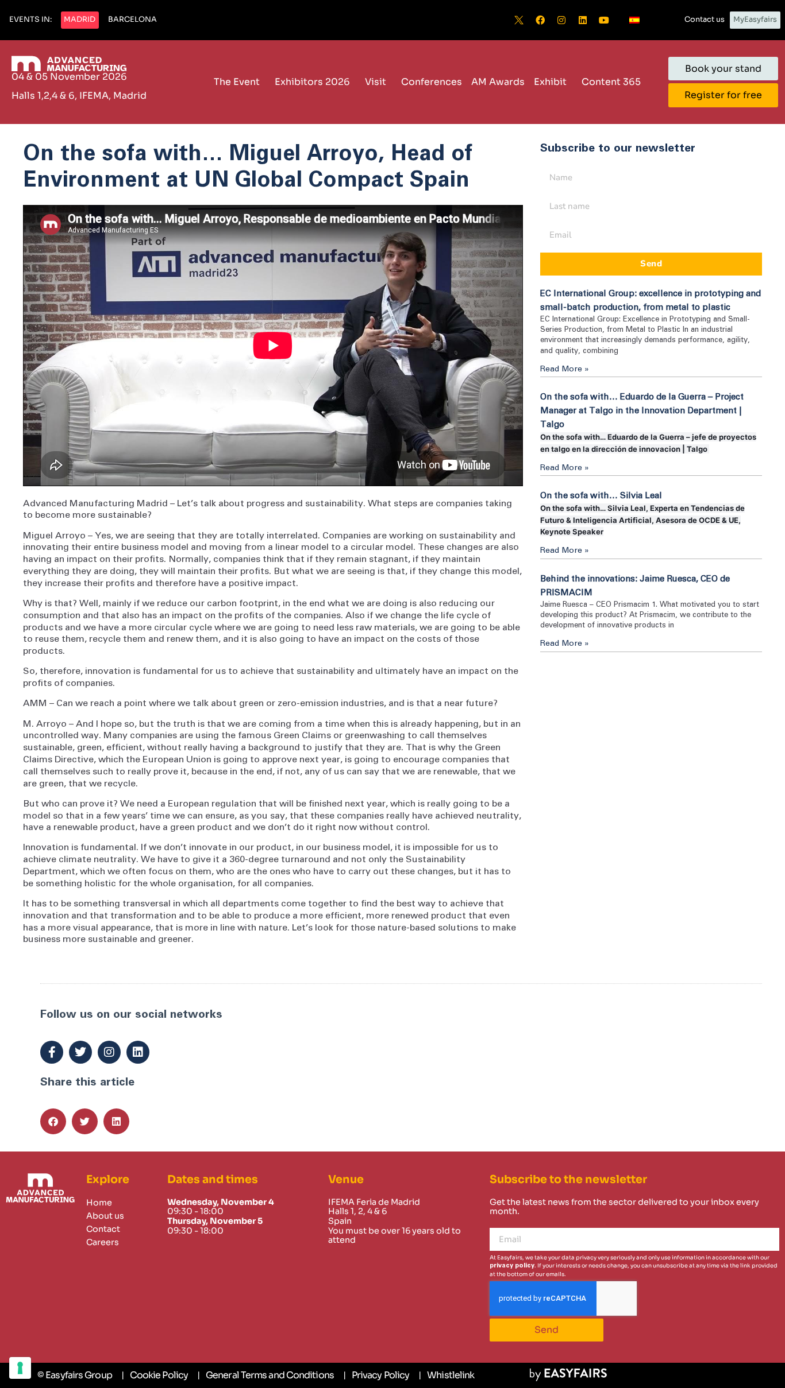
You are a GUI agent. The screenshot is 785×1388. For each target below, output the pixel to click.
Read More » (564, 369)
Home (99, 1202)
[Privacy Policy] (376, 1375)
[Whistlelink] (446, 1375)
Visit (375, 82)
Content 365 (611, 82)
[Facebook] (540, 20)
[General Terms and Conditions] (265, 1375)
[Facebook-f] (51, 1052)
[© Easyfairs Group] (74, 1375)
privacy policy (512, 1265)
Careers (102, 1242)
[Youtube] (604, 20)
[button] (30, 20)
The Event (237, 82)
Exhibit (550, 82)
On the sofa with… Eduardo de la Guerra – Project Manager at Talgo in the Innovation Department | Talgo (642, 411)
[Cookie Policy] (154, 1375)
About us (105, 1216)
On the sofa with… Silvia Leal (601, 495)
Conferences (431, 82)
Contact (103, 1229)
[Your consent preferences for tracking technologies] (20, 1368)
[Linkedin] (583, 20)
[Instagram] (561, 20)
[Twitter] (80, 1052)
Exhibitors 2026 (312, 82)
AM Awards (498, 82)
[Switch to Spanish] (634, 20)
